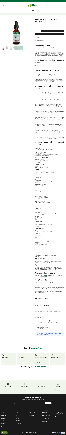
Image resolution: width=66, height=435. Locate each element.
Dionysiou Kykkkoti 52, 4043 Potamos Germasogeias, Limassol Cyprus (60, 421)
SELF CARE (32, 8)
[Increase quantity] (39, 31)
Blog (16, 415)
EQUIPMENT (54, 8)
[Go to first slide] (63, 1)
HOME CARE (39, 8)
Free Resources (18, 423)
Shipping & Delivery (32, 413)
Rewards (17, 421)
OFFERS (3, 8)
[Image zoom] (16, 31)
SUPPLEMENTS (10, 8)
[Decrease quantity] (36, 31)
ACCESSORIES (46, 8)
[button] (52, 31)
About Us (17, 418)
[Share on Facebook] (38, 340)
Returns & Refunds (32, 415)
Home (25, 14)
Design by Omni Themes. (33, 432)
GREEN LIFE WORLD (25, 432)
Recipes (17, 417)
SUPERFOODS (18, 8)
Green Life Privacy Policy (33, 412)
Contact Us (18, 420)
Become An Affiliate (19, 413)
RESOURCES (61, 8)
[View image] (3, 48)
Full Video (47, 276)
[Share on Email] (42, 340)
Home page (31, 417)
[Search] (60, 5)
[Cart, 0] (64, 5)
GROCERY (25, 8)
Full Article (51, 75)
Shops (17, 412)
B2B (33, 10)
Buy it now (49, 34)
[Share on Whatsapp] (40, 340)
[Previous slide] (2, 1)
